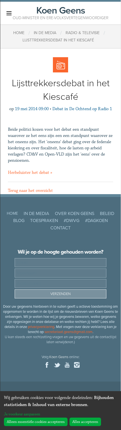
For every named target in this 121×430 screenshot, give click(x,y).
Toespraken (44, 220)
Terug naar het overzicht (30, 190)
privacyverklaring (41, 327)
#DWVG (71, 220)
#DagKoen (96, 220)
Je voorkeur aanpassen (22, 414)
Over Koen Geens (74, 213)
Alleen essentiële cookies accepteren (36, 421)
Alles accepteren (85, 421)
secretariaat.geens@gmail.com (68, 332)
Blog (18, 220)
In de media (36, 213)
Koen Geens (60, 12)
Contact (60, 228)
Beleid (107, 213)
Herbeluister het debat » (30, 172)
